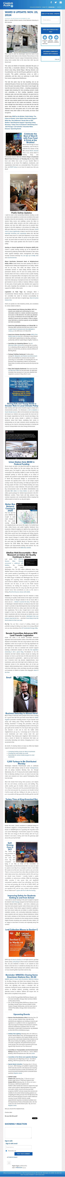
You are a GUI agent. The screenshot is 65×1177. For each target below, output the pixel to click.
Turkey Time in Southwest (19, 124)
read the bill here (12, 257)
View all (57, 59)
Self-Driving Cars (32, 124)
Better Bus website (26, 547)
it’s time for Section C (16, 959)
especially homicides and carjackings (15, 233)
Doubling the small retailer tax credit (18, 753)
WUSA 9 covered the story (22, 602)
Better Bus (8, 120)
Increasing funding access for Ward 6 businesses (21, 751)
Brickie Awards (34, 150)
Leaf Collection (18, 126)
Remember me (12, 1151)
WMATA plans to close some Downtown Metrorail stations (21, 979)
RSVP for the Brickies (18, 116)
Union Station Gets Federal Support (26, 118)
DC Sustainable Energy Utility (29, 628)
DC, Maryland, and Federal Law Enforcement (25, 356)
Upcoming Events (16, 128)
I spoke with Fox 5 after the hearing (25, 890)
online (33, 1053)
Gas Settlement (16, 120)
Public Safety (29, 116)
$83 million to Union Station (19, 491)
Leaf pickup (16, 961)
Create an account (12, 1157)
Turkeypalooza (34, 768)
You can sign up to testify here (29, 255)
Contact (59, 7)
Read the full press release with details (19, 592)
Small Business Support (17, 122)
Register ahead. (18, 1073)
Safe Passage (9, 126)
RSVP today (13, 167)
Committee (45, 7)
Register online (12, 1105)
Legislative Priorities (35, 7)
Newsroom (51, 7)
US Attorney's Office (13, 370)
